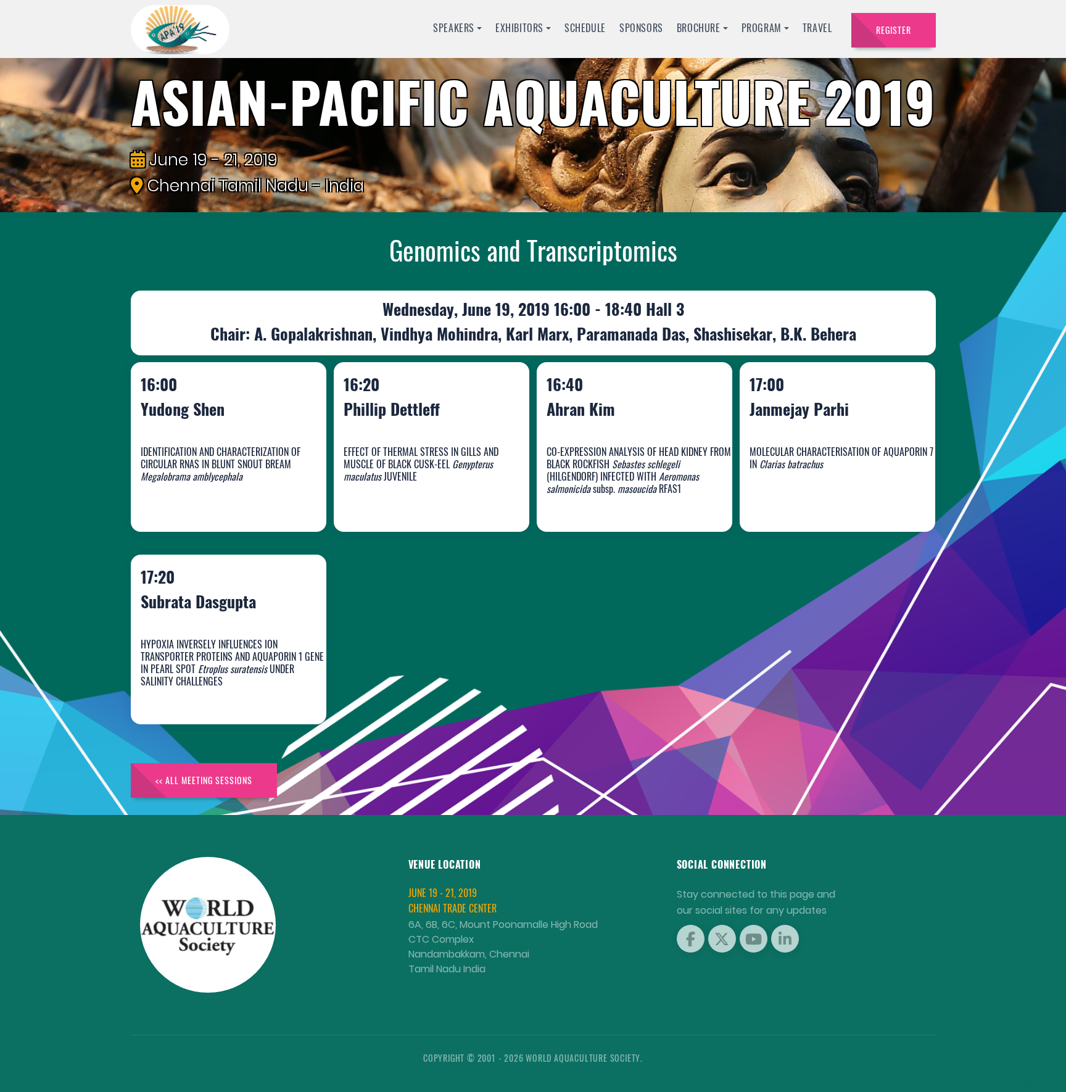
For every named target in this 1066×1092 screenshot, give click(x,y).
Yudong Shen (196, 499)
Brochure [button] (699, 27)
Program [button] (762, 27)
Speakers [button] (453, 27)
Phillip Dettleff (405, 499)
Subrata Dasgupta (211, 691)
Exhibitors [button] (519, 27)
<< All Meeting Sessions (203, 780)
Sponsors (641, 27)
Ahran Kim (594, 499)
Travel (817, 27)
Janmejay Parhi (812, 499)
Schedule (585, 27)
